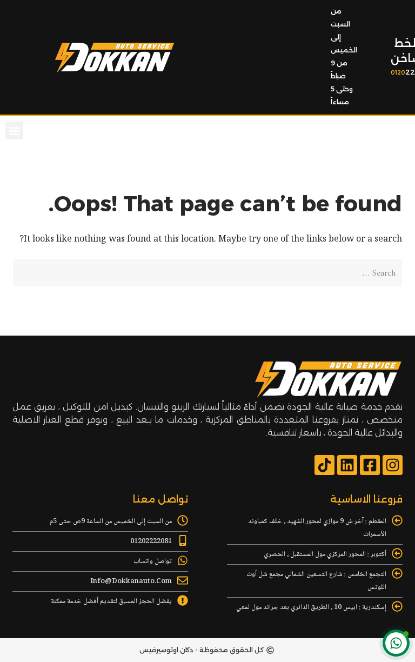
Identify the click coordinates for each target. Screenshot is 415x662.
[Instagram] (393, 465)
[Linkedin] (347, 465)
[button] (14, 130)
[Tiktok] (324, 465)
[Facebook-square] (370, 465)
